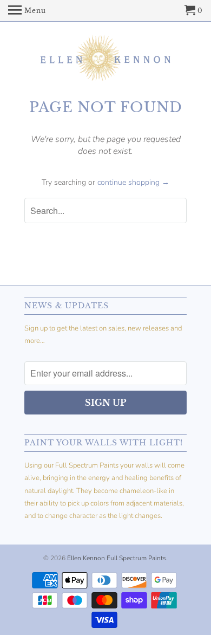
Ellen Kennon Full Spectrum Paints (116, 558)
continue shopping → (133, 182)
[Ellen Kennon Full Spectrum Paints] (105, 59)
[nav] (27, 11)
